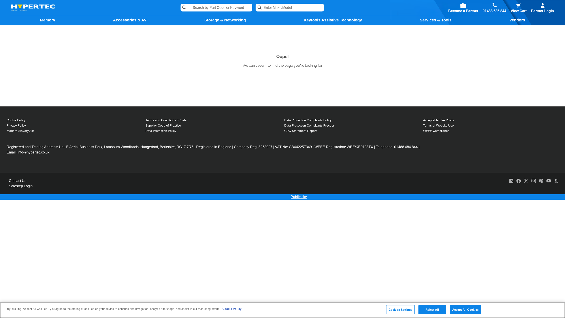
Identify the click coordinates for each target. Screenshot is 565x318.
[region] (282, 310)
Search (184, 7)
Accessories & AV (130, 20)
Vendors (517, 20)
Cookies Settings (400, 309)
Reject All (432, 309)
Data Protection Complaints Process (309, 125)
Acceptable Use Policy (438, 120)
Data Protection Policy (160, 130)
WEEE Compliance (436, 130)
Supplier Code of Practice (163, 125)
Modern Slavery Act (20, 130)
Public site (299, 197)
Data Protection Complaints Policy (307, 120)
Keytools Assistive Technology (333, 20)
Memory (47, 20)
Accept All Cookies (465, 309)
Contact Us (17, 181)
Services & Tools (436, 20)
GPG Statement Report (300, 130)
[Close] (558, 310)
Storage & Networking (225, 20)
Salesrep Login (21, 186)
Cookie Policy (16, 120)
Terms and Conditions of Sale (165, 120)
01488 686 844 (494, 11)
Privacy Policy (16, 125)
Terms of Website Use (438, 125)
